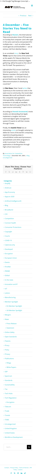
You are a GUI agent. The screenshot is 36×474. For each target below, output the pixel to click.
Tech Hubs (9, 393)
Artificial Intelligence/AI (13, 201)
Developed (9, 249)
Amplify (7, 183)
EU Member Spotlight (14, 306)
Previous (23, 16)
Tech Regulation (11, 398)
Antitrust (8, 188)
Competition (9, 218)
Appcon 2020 (9, 197)
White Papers (11, 367)
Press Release (12, 323)
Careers (20, 469)
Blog (28, 155)
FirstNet (8, 267)
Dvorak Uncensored (20, 112)
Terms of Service (24, 467)
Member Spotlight (11, 302)
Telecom (8, 407)
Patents (7, 341)
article (13, 130)
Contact (6, 467)
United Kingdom (11, 428)
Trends (7, 415)
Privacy (7, 354)
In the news (9, 280)
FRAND (7, 271)
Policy (7, 350)
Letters (7, 293)
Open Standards (11, 337)
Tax (6, 389)
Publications (9, 358)
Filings (9, 363)
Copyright (8, 232)
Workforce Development (14, 437)
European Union (11, 258)
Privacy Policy (14, 467)
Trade (7, 411)
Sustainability (10, 385)
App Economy (10, 192)
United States (10, 433)
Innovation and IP (11, 284)
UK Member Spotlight (14, 310)
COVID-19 (8, 240)
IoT (6, 289)
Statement (10, 328)
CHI (6, 214)
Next (30, 16)
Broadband (9, 210)
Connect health (10, 223)
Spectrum (8, 376)
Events (7, 262)
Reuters (15, 35)
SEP (6, 372)
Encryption (9, 254)
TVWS (7, 420)
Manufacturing (10, 297)
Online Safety (9, 332)
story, (16, 53)
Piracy (7, 345)
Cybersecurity (10, 245)
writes (25, 88)
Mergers (8, 315)
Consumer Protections (13, 227)
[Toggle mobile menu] (32, 6)
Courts (7, 236)
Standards (8, 380)
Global (7, 275)
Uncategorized (7, 158)
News (7, 319)
